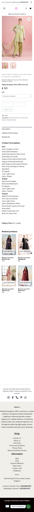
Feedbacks (17, 471)
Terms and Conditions (17, 446)
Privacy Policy (17, 448)
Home (4, 74)
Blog (17, 458)
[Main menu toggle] (4, 8)
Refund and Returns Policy (17, 450)
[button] (31, 2)
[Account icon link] (26, 8)
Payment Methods (17, 463)
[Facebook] (12, 397)
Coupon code (17, 468)
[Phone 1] (17, 397)
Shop (17, 461)
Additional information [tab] (10, 133)
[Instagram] (8, 397)
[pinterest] (21, 397)
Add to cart (7, 109)
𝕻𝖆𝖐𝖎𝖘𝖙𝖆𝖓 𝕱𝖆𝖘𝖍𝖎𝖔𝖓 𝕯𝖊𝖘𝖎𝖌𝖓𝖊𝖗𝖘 (17, 14)
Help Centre (17, 466)
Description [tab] (6, 129)
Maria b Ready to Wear (9, 120)
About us (17, 441)
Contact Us (17, 438)
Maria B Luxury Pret (20, 74)
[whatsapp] (25, 397)
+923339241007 (24, 2)
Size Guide (17, 443)
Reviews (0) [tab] (6, 137)
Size (3, 92)
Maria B (9, 74)
